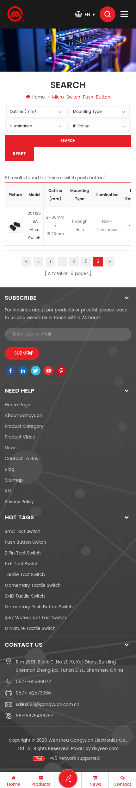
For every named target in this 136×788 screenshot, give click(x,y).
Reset (19, 153)
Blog (9, 469)
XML (9, 491)
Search (68, 141)
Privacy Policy (19, 501)
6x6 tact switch (22, 563)
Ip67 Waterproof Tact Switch (35, 617)
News (10, 448)
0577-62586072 (33, 681)
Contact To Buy (22, 458)
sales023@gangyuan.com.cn (47, 704)
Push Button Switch (25, 542)
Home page (17, 404)
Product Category (24, 426)
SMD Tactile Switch (25, 596)
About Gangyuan (23, 415)
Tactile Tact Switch (25, 574)
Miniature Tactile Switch (30, 628)
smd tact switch (22, 531)
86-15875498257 (34, 716)
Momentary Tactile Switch (33, 585)
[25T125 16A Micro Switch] (15, 226)
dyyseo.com (105, 748)
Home (38, 97)
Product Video (20, 437)
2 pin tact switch (23, 553)
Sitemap (14, 480)
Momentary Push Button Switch (39, 607)
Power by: (95, 748)
